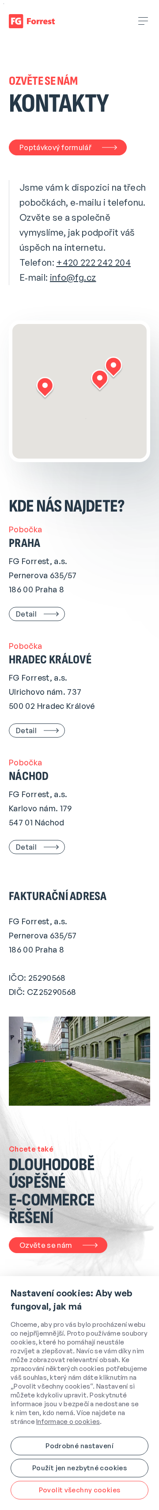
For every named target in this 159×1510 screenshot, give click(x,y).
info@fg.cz (73, 277)
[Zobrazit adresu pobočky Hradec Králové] (100, 380)
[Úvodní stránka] (32, 21)
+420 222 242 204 (93, 262)
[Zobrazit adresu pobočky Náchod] (114, 368)
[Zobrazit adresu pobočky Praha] (45, 388)
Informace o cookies (68, 1421)
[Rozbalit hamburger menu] (143, 21)
